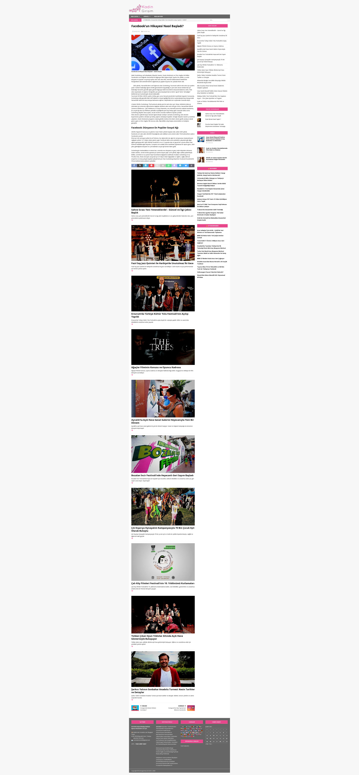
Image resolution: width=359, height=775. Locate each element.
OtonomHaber (213, 226)
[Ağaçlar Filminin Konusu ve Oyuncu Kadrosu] (163, 347)
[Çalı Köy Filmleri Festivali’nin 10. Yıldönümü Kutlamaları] (163, 562)
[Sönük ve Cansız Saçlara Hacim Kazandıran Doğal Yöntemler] (201, 160)
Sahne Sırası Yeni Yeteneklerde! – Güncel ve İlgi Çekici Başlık (161, 211)
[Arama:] (218, 20)
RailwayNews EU (167, 765)
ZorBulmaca (173, 750)
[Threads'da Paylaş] (191, 165)
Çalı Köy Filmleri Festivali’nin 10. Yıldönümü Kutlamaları (162, 583)
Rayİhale (175, 752)
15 (207, 738)
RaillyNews (159, 757)
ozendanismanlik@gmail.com (141, 740)
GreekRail (172, 761)
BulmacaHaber (172, 744)
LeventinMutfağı (168, 752)
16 (210, 738)
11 (217, 735)
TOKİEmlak (166, 754)
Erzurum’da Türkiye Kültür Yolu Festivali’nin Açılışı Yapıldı (159, 315)
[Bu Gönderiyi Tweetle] (140, 165)
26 (220, 741)
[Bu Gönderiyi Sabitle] (151, 165)
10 (213, 735)
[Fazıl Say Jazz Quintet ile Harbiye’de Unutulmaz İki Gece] (163, 243)
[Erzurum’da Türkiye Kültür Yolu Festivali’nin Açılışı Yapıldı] (163, 293)
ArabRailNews (168, 759)
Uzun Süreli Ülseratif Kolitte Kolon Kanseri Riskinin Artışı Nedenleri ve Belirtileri (215, 138)
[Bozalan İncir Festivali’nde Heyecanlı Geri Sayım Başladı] (163, 454)
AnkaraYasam (160, 732)
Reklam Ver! (158, 16)
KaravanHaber (168, 734)
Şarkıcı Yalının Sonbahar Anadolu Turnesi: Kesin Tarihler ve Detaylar (163, 691)
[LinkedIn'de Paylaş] (146, 165)
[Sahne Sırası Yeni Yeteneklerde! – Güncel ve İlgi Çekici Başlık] (163, 188)
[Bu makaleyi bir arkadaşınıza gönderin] (157, 165)
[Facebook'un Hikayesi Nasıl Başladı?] (163, 69)
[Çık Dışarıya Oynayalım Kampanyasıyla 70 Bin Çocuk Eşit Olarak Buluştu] (163, 506)
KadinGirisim (166, 730)
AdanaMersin (168, 732)
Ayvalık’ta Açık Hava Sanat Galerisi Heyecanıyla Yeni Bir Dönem (162, 421)
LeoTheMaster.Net (161, 740)
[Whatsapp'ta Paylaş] (168, 165)
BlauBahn (174, 757)
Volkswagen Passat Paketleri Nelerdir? (210, 272)
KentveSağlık (159, 752)
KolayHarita (159, 750)
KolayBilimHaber (171, 740)
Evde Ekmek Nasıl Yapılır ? (213, 119)
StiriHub (164, 763)
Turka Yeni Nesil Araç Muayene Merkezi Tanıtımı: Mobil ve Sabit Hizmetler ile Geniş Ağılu (211, 253)
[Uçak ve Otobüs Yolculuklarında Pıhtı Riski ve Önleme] (201, 150)
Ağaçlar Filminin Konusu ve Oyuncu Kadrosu (156, 367)
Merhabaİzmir (160, 734)
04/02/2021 (137, 31)
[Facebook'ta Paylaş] (134, 165)
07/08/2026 (210, 142)
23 (210, 741)
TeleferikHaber (172, 726)
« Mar (207, 744)
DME (168, 763)
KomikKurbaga (169, 748)
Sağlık (212, 133)
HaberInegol (159, 742)
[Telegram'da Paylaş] (180, 165)
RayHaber (213, 168)
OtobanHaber (167, 742)
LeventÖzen (159, 730)
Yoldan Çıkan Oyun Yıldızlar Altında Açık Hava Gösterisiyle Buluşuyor (157, 637)
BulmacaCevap (160, 748)
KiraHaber (175, 742)
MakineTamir (159, 738)
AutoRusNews (174, 763)
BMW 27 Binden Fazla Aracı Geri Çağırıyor (210, 258)
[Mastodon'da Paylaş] (174, 165)
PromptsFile (159, 765)
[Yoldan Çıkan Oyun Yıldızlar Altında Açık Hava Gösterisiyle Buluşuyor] (163, 614)
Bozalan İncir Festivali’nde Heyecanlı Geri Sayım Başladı (162, 475)
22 (207, 741)
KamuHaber (167, 736)
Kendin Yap (146, 31)
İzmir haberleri (185, 746)
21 (226, 738)
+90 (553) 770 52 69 (138, 738)
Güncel (146, 16)
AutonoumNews (167, 757)
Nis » (210, 744)
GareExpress (160, 759)
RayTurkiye (166, 750)
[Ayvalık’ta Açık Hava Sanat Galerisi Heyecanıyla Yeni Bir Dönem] (163, 398)
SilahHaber (170, 738)
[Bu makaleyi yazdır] (163, 165)
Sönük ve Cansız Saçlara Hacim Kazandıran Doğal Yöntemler (216, 158)
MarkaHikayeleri (163, 744)
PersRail (158, 761)
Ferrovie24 (159, 763)
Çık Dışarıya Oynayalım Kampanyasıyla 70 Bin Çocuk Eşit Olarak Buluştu (162, 529)
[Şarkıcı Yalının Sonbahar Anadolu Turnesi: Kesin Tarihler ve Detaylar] (163, 669)
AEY (157, 744)
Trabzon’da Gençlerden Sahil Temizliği (210, 210)
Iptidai (165, 738)
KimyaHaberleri (168, 728)
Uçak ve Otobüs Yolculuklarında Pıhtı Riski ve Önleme (216, 149)
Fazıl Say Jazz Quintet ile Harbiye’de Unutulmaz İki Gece (162, 263)
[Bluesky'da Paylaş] (186, 165)
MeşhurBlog (159, 754)
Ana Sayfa (134, 16)
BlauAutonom (165, 761)
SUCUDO (158, 726)
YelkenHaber (159, 736)
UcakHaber (174, 736)
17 (213, 738)
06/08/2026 (210, 152)
